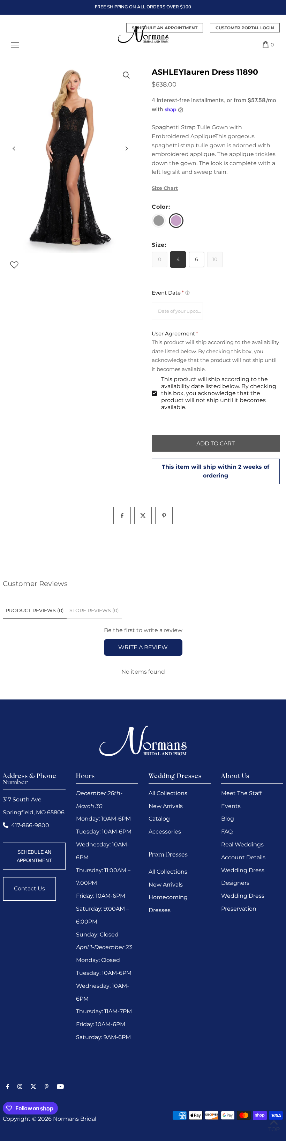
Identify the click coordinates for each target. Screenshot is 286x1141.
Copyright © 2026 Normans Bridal (49, 1119)
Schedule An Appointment (164, 27)
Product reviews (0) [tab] (35, 610)
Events (231, 806)
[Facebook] (7, 1087)
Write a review (143, 647)
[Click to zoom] (126, 75)
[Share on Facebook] (122, 515)
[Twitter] (33, 1087)
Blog (227, 818)
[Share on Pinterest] (164, 515)
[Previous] (14, 148)
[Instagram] (19, 1087)
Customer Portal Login (245, 27)
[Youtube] (60, 1087)
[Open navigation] (15, 44)
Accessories (165, 831)
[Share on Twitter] (143, 515)
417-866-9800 (30, 825)
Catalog (159, 818)
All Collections (168, 793)
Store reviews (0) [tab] (94, 610)
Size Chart (165, 188)
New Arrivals (166, 806)
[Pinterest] (46, 1087)
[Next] (126, 148)
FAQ (227, 831)
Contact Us (29, 888)
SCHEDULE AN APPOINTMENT (34, 856)
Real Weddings (242, 844)
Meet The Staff (241, 793)
